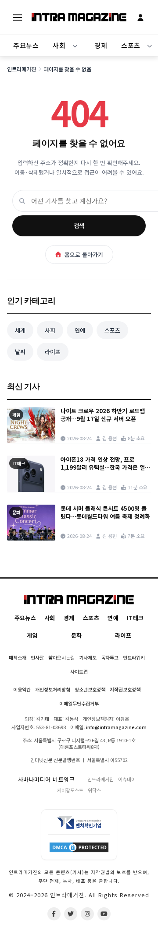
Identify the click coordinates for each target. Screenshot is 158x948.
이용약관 (22, 689)
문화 (76, 635)
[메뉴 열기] (17, 17)
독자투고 (109, 657)
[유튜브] (104, 913)
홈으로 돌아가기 (84, 254)
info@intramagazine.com (116, 726)
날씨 (20, 352)
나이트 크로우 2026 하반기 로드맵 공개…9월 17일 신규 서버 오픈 (103, 415)
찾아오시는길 (61, 657)
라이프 (53, 352)
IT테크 (135, 618)
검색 (79, 225)
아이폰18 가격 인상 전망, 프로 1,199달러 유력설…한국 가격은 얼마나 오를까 (105, 463)
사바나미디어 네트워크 (46, 779)
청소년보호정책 (90, 689)
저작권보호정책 (125, 689)
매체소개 (17, 657)
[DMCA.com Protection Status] (79, 846)
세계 (20, 330)
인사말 (37, 657)
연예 (80, 330)
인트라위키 (134, 657)
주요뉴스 (26, 45)
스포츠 (112, 330)
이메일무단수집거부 (79, 703)
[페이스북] (54, 913)
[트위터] (70, 913)
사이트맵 (79, 671)
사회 (59, 45)
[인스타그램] (87, 913)
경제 (100, 45)
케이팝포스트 (70, 790)
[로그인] (140, 17)
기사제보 (88, 657)
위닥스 (94, 790)
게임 (32, 635)
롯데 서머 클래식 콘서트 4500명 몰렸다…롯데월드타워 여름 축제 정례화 (105, 512)
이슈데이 (127, 779)
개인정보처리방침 (52, 689)
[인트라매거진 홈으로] (79, 17)
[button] (75, 45)
